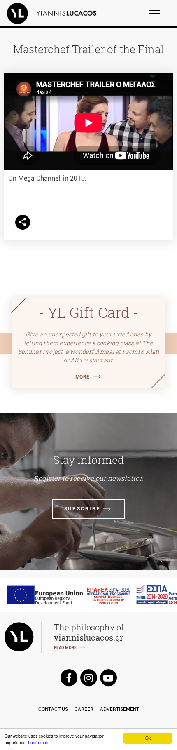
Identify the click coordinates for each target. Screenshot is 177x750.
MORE (82, 377)
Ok (148, 738)
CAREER (84, 709)
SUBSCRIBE (82, 509)
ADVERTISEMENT (119, 709)
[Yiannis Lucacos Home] (57, 13)
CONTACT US (53, 709)
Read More (65, 647)
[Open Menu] (160, 17)
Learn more (39, 742)
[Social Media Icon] (69, 677)
